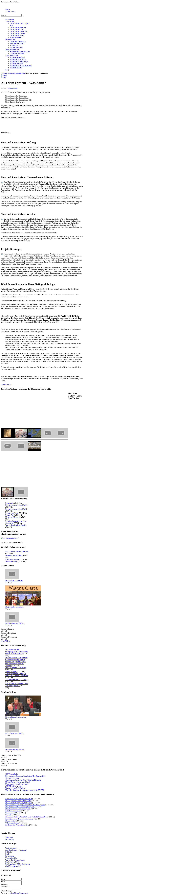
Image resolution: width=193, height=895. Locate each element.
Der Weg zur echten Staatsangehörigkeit (19, 807)
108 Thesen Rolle (11, 774)
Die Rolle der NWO (12, 862)
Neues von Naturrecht (13, 517)
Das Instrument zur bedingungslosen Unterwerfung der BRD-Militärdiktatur (16, 652)
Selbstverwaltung (11, 561)
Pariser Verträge (11, 672)
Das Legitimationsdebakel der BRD (18, 801)
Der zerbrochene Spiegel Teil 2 (16, 509)
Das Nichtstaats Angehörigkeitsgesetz (18, 803)
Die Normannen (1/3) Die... (15, 623)
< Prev (3, 384)
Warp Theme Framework (19, 893)
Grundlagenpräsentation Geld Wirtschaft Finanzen (23, 780)
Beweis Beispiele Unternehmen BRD (18, 799)
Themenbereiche (11, 858)
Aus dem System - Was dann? (15, 850)
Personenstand (10, 73)
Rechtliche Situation (12, 559)
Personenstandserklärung (14, 555)
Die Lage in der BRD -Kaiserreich (17, 864)
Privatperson (9, 856)
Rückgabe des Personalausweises (17, 825)
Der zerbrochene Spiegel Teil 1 (16, 505)
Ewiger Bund (10, 515)
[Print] (3, 77)
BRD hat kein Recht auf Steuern (16, 551)
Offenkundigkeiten (12, 823)
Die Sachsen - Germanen (14, 580)
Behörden (8, 852)
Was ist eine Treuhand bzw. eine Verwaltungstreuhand (16, 685)
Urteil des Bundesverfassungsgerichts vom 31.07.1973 (24, 790)
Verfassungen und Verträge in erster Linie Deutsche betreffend (16, 675)
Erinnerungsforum (11, 513)
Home (3, 73)
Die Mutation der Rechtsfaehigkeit (17, 809)
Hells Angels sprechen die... (15, 733)
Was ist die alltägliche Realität (15, 525)
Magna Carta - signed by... (14, 607)
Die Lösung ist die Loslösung (15, 668)
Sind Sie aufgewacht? (13, 866)
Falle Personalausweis (13, 811)
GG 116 (8, 815)
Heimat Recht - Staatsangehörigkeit (17, 782)
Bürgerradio (9, 503)
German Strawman (12, 778)
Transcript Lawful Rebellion (15, 788)
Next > (8, 384)
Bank (7, 854)
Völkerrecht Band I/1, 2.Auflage (16, 680)
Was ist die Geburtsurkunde (15, 860)
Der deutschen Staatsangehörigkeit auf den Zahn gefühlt (25, 776)
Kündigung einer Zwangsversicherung (19, 819)
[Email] (4, 75)
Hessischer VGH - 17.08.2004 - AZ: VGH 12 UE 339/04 (26, 817)
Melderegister (10, 821)
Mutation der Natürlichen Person (16, 784)
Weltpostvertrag (10, 848)
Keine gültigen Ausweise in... (15, 717)
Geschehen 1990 (11, 813)
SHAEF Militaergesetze (13, 786)
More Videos (5, 641)
